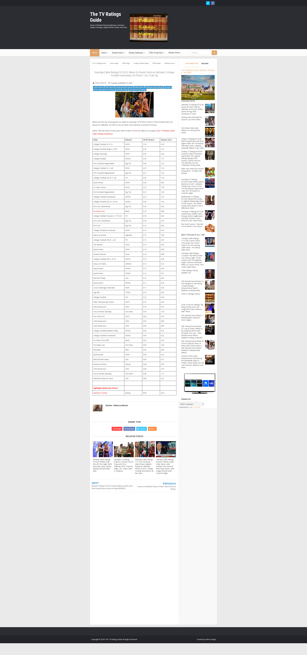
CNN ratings (109, 87)
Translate (196, 407)
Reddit (118, 429)
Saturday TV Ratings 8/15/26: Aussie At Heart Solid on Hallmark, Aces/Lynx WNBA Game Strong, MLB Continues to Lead (192, 109)
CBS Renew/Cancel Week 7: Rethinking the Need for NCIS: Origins (192, 317)
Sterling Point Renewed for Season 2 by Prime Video (191, 118)
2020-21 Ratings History (190, 294)
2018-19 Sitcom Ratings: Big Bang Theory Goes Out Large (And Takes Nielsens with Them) (192, 308)
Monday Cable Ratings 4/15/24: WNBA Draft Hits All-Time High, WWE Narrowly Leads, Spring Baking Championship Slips (102, 465)
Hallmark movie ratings (154, 87)
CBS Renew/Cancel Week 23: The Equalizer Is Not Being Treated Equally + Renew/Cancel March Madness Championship (192, 285)
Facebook (130, 429)
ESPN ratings (139, 87)
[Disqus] (134, 529)
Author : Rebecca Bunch (117, 405)
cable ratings (98, 87)
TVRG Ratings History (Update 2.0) (189, 271)
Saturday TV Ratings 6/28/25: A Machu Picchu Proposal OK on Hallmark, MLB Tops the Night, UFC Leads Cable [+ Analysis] (123, 465)
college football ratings (124, 87)
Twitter (142, 429)
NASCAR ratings (122, 89)
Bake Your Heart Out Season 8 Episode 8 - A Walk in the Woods (192, 170)
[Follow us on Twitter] (208, 3)
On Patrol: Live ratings (138, 89)
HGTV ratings (109, 89)
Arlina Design (211, 639)
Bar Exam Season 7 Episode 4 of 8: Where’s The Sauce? (192, 225)
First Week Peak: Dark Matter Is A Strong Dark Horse (190, 130)
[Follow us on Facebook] (213, 3)
